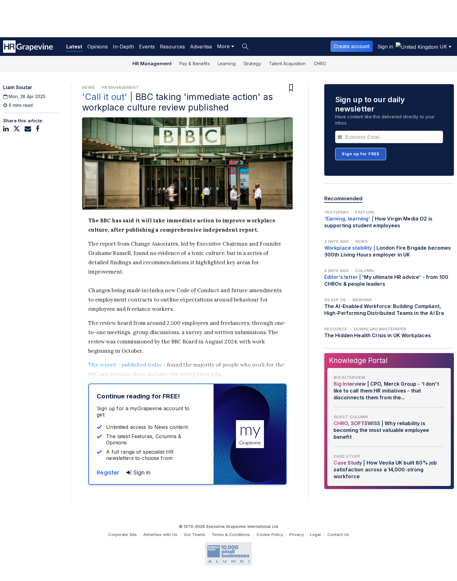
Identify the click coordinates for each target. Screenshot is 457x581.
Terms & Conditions (231, 534)
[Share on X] (16, 128)
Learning (227, 63)
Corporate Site (122, 534)
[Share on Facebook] (37, 128)
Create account (352, 46)
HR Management (152, 63)
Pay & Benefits (194, 63)
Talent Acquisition (287, 63)
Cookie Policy (269, 534)
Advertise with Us (160, 534)
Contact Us (338, 534)
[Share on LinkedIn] (6, 128)
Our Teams (194, 534)
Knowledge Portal (358, 360)
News (88, 87)
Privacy (296, 534)
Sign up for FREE (361, 154)
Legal (315, 534)
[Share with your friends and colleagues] (28, 128)
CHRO (320, 63)
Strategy (252, 63)
